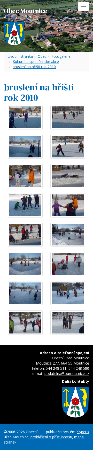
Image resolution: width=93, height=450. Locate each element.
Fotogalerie (61, 56)
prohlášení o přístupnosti (51, 436)
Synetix (83, 431)
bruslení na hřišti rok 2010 (34, 66)
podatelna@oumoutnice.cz (66, 373)
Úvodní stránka (20, 56)
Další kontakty (75, 381)
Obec (42, 56)
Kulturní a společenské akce (36, 61)
